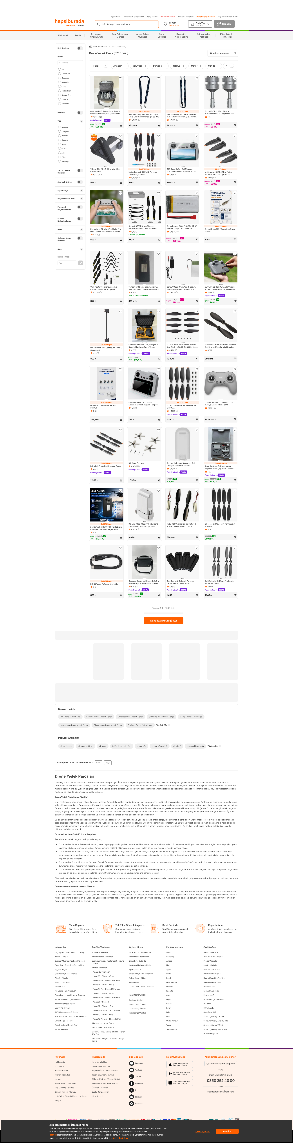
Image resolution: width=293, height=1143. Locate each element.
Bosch (169, 978)
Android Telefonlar (99, 967)
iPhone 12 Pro (107, 1006)
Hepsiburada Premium (206, 17)
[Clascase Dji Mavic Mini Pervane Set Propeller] (220, 505)
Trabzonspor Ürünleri (137, 1004)
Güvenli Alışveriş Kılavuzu (65, 1092)
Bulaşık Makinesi (78, 961)
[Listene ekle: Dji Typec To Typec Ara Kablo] (120, 548)
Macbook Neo (209, 986)
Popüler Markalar (210, 965)
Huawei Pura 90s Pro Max (213, 978)
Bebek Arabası (61, 1025)
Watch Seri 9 (109, 1027)
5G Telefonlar (208, 1008)
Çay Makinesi (75, 999)
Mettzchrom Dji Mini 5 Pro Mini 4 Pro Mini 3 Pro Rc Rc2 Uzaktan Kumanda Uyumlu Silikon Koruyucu (105, 230)
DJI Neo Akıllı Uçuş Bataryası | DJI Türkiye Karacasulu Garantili (181, 464)
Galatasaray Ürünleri (137, 1008)
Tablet (66, 952)
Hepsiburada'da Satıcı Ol (228, 17)
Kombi (57, 956)
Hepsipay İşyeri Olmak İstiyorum (105, 1070)
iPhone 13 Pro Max (99, 1019)
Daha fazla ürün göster (163, 620)
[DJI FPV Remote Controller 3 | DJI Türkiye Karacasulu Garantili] (220, 384)
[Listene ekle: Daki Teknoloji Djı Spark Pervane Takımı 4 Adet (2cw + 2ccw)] (197, 548)
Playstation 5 (208, 995)
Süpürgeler (59, 974)
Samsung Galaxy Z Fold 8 (213, 1016)
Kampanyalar (152, 17)
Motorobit (65, 103)
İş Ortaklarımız (61, 1066)
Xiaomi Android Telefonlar (102, 956)
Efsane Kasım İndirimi (212, 969)
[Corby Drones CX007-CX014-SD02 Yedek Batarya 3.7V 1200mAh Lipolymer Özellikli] (182, 207)
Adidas (169, 961)
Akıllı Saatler (97, 1023)
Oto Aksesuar (70, 991)
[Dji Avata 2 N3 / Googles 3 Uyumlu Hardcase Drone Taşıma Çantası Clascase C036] (144, 326)
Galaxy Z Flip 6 (98, 1032)
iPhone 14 (96, 985)
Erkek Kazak (134, 952)
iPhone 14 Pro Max (112, 989)
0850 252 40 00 (221, 1080)
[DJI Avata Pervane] (144, 444)
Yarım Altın (79, 965)
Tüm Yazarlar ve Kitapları (213, 956)
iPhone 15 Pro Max (112, 997)
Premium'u (72, 25)
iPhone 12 (96, 1006)
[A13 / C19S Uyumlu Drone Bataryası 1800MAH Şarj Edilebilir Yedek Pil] (106, 505)
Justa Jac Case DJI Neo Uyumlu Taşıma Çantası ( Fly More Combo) (219, 467)
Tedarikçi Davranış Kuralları (103, 1075)
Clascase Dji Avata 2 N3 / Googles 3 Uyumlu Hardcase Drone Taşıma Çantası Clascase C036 (143, 345)
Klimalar (65, 956)
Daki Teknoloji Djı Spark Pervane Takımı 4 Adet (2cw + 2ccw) (180, 582)
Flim (62, 982)
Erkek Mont (133, 956)
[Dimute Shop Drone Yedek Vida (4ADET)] (106, 384)
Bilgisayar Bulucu (110, 1038)
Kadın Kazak (146, 952)
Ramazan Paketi (61, 1029)
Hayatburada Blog (99, 1062)
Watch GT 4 (97, 1038)
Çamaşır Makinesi (62, 961)
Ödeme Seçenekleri (100, 1087)
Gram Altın (59, 965)
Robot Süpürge (71, 974)
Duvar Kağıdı (60, 1021)
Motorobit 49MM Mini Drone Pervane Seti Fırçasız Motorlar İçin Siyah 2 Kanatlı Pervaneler (220, 345)
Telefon (74, 952)
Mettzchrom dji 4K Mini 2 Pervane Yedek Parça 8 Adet (142, 173)
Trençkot (150, 986)
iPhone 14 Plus (108, 985)
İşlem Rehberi (97, 1096)
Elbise (143, 978)
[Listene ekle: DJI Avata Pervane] (158, 430)
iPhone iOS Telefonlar (101, 972)
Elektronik (66, 1008)
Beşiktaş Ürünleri (136, 1000)
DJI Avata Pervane (136, 463)
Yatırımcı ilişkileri (61, 1070)
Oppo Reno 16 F (209, 1012)
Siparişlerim (116, 17)
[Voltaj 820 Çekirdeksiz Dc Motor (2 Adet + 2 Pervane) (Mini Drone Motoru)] (182, 505)
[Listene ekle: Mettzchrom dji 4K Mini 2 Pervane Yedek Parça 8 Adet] (158, 136)
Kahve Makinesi (61, 999)
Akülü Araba (60, 1012)
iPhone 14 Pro (97, 989)
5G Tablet (207, 1004)
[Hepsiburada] (69, 21)
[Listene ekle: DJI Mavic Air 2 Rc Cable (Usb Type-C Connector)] (120, 311)
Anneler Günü (60, 986)
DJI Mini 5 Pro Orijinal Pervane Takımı (105, 466)
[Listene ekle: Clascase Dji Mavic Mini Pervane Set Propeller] (235, 490)
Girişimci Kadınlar (168, 17)
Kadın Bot (142, 961)
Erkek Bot (133, 961)
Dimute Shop (66, 95)
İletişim (58, 1100)
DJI (62, 69)
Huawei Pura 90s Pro (212, 982)
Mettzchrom (66, 90)
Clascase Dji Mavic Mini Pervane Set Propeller (220, 525)
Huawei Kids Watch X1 (212, 974)
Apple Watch (109, 1023)
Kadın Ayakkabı (135, 965)
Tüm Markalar (171, 1029)
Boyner (169, 1004)
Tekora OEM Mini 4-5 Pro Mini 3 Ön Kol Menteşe (104, 170)
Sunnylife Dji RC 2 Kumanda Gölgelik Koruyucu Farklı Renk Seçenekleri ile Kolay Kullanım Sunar (220, 288)
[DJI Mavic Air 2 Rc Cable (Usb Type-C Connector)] (106, 326)
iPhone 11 (106, 1002)
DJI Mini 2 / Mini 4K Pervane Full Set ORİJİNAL (181, 406)
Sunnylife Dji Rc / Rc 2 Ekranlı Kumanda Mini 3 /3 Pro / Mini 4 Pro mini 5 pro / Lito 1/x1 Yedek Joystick (219, 112)
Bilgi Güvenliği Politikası (64, 1087)
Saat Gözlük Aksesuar (78, 1016)
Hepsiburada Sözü (210, 952)
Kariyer (58, 1079)
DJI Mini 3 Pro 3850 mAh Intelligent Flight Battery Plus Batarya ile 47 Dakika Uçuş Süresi (143, 525)
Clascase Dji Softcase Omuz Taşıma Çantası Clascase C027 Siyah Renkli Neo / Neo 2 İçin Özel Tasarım (105, 112)
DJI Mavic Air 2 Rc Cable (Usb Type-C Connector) (106, 348)
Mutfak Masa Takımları (76, 995)
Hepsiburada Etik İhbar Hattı (220, 1091)
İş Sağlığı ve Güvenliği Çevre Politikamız (71, 1096)
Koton (168, 1008)
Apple (168, 969)
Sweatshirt (133, 974)
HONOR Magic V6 (210, 1033)
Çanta (131, 986)
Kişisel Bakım (69, 1004)
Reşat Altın (69, 965)
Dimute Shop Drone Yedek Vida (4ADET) (103, 406)
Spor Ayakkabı (135, 969)
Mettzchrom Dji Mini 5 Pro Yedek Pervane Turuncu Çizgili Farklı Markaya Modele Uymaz (218, 173)
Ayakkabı (147, 965)
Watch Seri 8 (97, 1027)
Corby (63, 86)
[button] (106, 125)
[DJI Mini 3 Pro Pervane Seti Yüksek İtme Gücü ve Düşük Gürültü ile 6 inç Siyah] (182, 326)
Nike (168, 965)
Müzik (68, 982)
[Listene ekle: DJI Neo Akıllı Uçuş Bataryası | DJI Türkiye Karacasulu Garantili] (197, 430)
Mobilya (70, 1021)
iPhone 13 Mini (115, 1019)
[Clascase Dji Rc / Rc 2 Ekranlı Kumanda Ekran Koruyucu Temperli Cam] (144, 384)
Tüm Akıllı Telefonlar (100, 952)
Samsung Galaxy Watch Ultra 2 (215, 1029)
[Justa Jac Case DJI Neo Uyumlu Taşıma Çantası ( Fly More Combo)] (220, 444)
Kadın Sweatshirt (146, 974)
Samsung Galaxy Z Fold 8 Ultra (215, 1021)
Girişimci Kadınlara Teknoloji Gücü (106, 1079)
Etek (137, 986)
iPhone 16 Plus (108, 976)
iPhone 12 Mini (98, 1010)
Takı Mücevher (61, 1016)
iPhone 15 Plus (108, 993)
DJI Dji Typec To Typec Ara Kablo (104, 584)
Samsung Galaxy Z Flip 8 (213, 1025)
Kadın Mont (144, 956)
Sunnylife (65, 82)
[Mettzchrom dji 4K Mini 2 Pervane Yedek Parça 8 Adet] (144, 150)
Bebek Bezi (73, 1025)
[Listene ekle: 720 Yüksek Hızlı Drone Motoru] (235, 193)
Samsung (170, 956)
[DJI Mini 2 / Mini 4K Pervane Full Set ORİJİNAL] (182, 384)
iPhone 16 (96, 976)
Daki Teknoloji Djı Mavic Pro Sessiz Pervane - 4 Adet (219, 582)
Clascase (65, 78)
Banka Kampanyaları (100, 1092)
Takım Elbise (134, 978)
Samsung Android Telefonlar (103, 961)
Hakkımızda (60, 1062)
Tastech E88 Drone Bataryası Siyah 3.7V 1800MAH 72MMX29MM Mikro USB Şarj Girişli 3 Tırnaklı (143, 288)
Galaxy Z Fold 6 (112, 1032)
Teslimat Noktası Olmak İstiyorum (105, 1083)
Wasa (168, 1025)
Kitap (57, 982)
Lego (168, 999)
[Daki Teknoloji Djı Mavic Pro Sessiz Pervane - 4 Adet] (220, 562)
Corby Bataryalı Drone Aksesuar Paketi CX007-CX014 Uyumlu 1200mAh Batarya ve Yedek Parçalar (105, 288)
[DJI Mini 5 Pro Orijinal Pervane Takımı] (106, 444)
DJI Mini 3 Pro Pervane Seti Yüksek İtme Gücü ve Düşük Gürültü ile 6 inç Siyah (181, 345)
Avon (168, 952)
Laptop (81, 952)
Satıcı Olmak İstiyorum (101, 1066)
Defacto (169, 986)
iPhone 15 (96, 993)
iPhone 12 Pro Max (113, 1010)
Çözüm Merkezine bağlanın (220, 1063)
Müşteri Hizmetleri (186, 17)
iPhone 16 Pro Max (112, 980)
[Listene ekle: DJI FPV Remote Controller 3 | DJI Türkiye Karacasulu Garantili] (235, 369)
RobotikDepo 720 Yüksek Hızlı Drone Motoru (220, 230)
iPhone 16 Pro (97, 980)
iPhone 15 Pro (97, 997)
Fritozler (65, 978)
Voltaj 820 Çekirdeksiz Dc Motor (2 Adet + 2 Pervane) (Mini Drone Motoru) (181, 525)
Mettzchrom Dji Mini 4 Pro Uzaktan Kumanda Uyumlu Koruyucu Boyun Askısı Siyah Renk (181, 115)
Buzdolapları (60, 995)
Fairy (168, 1012)
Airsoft (57, 978)
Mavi (168, 1016)
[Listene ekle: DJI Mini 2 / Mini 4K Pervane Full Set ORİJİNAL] (197, 369)
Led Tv (57, 1008)
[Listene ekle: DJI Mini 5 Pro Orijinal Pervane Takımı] (120, 430)
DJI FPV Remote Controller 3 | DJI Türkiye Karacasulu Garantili (219, 403)
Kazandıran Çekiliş (211, 991)
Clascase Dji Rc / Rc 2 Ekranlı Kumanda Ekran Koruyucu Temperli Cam (143, 403)
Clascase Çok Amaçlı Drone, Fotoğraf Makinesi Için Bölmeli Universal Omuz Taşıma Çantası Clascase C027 (143, 582)
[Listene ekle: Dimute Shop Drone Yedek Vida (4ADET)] (120, 369)
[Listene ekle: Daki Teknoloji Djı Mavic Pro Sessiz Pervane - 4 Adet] (235, 548)
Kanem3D (65, 73)
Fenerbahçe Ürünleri (137, 1013)
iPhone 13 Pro (107, 1015)
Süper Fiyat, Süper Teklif (134, 17)
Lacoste (169, 991)
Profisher (65, 99)
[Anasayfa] (90, 46)
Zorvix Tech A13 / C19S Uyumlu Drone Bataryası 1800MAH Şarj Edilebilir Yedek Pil (106, 528)
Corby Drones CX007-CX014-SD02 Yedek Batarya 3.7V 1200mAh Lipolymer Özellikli (182, 227)
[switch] (80, 48)
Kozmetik (59, 1004)
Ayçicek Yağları (61, 969)
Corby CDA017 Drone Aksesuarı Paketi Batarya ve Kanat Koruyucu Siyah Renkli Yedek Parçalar (142, 227)
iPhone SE (96, 1002)
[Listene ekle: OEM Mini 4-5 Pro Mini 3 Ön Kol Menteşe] (120, 136)
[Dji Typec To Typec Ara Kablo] (106, 562)
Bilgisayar (59, 952)
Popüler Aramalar (210, 961)
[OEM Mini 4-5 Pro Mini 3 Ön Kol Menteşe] (106, 150)
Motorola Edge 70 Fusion (213, 999)
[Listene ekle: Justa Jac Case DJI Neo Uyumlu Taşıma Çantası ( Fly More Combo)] (235, 430)
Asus (168, 995)
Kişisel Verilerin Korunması (65, 1083)
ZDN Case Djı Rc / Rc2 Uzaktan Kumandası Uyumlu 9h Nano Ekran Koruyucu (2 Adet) (181, 170)
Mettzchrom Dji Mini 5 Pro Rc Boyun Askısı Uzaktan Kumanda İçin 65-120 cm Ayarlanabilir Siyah (143, 115)
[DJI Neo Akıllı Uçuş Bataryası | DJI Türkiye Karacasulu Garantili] (182, 444)
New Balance (171, 982)
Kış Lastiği (59, 991)
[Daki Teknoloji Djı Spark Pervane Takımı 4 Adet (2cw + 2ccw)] (182, 562)
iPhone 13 (96, 1015)
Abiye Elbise (134, 982)
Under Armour (171, 1021)
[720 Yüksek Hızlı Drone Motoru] (220, 207)
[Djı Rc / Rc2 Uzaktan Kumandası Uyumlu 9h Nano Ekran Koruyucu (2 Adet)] (182, 150)
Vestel (168, 974)
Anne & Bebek (72, 1012)
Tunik (143, 986)
